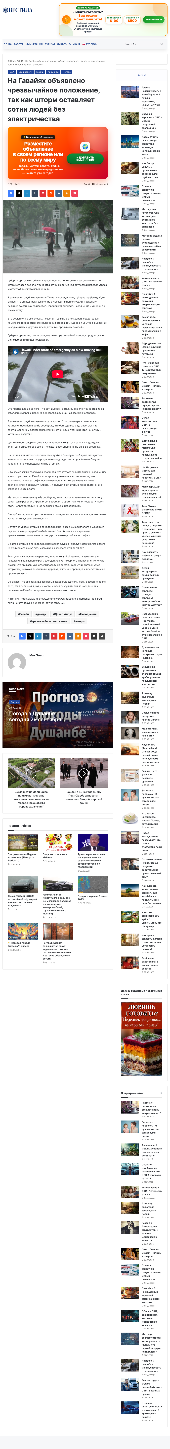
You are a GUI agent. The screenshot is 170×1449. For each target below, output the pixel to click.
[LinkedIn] (27, 193)
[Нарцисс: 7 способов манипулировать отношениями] (130, 263)
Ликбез (62, 44)
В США (8, 44)
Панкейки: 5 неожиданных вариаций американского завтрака (151, 301)
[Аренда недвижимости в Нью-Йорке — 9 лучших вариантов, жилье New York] (130, 92)
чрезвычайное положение (49, 621)
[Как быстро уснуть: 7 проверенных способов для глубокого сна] (130, 168)
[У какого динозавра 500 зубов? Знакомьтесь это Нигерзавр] (130, 917)
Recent (141, 75)
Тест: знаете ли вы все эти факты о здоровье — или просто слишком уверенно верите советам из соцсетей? (152, 532)
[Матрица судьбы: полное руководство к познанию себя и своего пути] (130, 240)
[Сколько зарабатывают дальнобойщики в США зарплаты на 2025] (130, 1169)
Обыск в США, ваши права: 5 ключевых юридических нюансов (150, 1318)
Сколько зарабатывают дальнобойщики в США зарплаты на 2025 (151, 1171)
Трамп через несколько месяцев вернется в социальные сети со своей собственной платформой (91, 860)
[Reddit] (50, 193)
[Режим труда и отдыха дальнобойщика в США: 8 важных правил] (130, 1384)
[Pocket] (74, 193)
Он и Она (74, 44)
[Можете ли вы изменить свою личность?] (130, 733)
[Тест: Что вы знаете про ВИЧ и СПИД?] (130, 510)
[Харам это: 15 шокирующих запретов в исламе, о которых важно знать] (130, 141)
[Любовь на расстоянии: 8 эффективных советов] (130, 963)
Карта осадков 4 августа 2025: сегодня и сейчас (30, 716)
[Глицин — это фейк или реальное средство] (130, 775)
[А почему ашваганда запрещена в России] (130, 698)
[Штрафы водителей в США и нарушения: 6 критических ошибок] (130, 1407)
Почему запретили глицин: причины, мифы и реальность (151, 193)
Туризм (50, 44)
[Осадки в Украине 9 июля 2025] (93, 884)
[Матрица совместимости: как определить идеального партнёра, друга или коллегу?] (130, 1339)
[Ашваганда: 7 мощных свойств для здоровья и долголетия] (130, 1149)
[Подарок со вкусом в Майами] (58, 842)
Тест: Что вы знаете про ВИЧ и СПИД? (152, 509)
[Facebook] (11, 193)
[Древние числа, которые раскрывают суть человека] (130, 652)
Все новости (25, 72)
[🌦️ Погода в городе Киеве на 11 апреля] (23, 931)
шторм (80, 621)
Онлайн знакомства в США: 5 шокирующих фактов (150, 424)
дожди (41, 614)
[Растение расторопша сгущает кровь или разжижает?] (130, 403)
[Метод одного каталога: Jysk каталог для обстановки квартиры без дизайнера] (130, 214)
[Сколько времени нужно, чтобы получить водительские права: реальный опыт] (130, 864)
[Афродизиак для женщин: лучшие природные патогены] (130, 348)
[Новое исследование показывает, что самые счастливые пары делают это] (130, 837)
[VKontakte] (58, 193)
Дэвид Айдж (63, 614)
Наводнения (88, 614)
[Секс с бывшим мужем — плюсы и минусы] (130, 387)
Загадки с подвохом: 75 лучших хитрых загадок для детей (151, 797)
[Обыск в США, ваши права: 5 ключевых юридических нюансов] (130, 1316)
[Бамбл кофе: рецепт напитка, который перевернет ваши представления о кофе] (130, 321)
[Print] (102, 636)
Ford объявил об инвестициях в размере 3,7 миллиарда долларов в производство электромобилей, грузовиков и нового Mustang (57, 904)
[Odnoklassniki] (66, 193)
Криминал (53, 72)
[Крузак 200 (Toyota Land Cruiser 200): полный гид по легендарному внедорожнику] (130, 749)
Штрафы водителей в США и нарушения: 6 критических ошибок (152, 1410)
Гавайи (39, 72)
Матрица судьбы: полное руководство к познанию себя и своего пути (152, 242)
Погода (67, 72)
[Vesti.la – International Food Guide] (17, 10)
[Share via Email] (94, 636)
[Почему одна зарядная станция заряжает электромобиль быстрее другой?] (130, 592)
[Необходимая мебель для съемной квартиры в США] (130, 472)
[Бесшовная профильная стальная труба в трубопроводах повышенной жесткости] (130, 671)
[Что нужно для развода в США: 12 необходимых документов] (130, 367)
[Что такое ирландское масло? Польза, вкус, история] (130, 818)
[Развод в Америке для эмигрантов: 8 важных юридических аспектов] (130, 1227)
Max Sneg (36, 655)
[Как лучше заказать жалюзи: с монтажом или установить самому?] (130, 940)
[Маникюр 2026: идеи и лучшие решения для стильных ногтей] (130, 491)
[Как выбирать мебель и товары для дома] (130, 556)
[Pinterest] (43, 193)
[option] (57, 715)
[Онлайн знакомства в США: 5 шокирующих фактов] (130, 422)
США (20, 61)
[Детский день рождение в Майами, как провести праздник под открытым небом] (130, 445)
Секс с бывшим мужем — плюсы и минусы (151, 386)
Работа (18, 44)
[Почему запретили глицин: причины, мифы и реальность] (130, 191)
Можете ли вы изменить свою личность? (150, 732)
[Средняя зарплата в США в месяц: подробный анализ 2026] (130, 118)
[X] (19, 193)
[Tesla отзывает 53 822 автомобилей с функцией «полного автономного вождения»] (23, 884)
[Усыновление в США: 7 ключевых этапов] (130, 282)
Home (13, 61)
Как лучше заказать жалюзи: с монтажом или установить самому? (152, 942)
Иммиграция (34, 44)
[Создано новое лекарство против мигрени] (130, 717)
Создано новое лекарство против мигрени (151, 716)
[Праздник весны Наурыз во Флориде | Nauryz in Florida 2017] (23, 842)
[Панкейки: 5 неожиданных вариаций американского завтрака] (130, 298)
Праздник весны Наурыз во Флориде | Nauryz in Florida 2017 (22, 857)
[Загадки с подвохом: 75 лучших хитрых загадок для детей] (130, 795)
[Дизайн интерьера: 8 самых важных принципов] (130, 572)
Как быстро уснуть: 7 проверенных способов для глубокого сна (150, 170)
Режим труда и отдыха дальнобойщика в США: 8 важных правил (152, 1387)
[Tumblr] (35, 193)
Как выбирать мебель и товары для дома (151, 555)
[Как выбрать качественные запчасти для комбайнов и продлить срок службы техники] (130, 890)
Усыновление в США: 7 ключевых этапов (152, 281)
